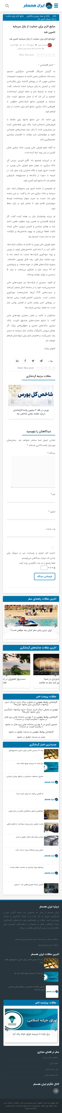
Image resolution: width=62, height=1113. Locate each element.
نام (53, 494)
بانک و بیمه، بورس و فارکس (26, 49)
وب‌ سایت (50, 529)
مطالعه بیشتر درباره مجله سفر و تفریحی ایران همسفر (36, 939)
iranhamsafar (31, 1108)
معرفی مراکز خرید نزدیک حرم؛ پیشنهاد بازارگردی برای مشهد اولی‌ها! (26, 703)
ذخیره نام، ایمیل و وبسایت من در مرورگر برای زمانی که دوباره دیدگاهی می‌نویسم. (31, 555)
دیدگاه (51, 453)
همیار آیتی (54, 1063)
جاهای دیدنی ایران (50, 1057)
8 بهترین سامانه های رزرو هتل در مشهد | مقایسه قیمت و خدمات (25, 718)
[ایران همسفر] (38, 5)
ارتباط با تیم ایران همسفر (48, 945)
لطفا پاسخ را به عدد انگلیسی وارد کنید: (37, 563)
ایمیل (51, 511)
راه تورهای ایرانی (51, 1075)
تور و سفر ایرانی (51, 1069)
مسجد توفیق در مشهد (19, 732)
